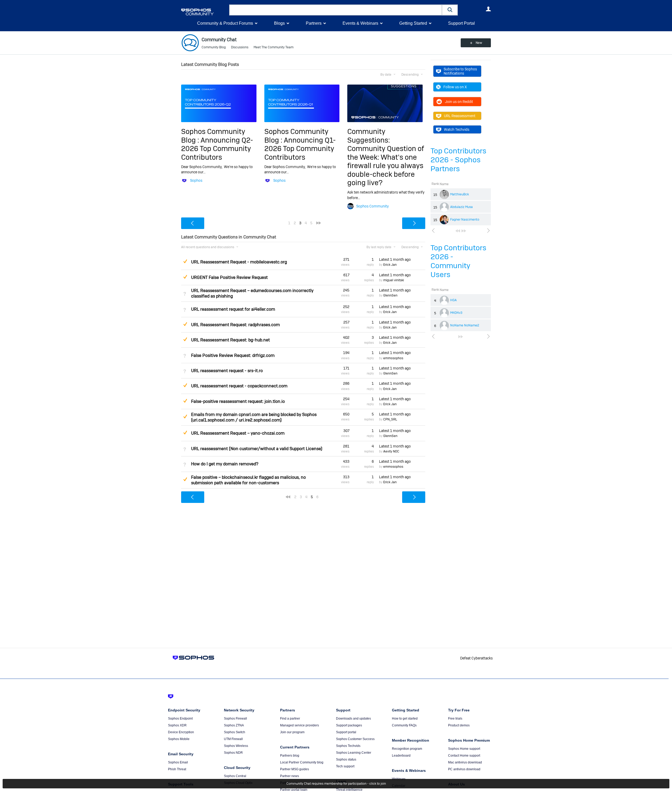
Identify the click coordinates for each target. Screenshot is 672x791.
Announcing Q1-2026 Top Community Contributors (300, 149)
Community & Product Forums (225, 23)
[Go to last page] (463, 230)
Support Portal (461, 23)
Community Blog (214, 47)
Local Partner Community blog (301, 762)
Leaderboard (401, 755)
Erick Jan (390, 265)
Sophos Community (372, 206)
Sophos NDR (233, 752)
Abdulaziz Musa (461, 207)
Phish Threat (177, 769)
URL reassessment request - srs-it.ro (227, 370)
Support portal (346, 732)
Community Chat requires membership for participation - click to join (336, 784)
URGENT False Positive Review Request (229, 277)
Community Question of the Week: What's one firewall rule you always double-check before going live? (385, 165)
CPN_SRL (390, 419)
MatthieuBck (459, 194)
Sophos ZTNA (234, 725)
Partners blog (289, 755)
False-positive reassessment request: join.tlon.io (238, 401)
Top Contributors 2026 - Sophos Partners (458, 160)
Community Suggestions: (368, 135)
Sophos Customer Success (355, 739)
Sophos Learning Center (353, 752)
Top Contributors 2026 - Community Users (458, 261)
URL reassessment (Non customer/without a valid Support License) (256, 448)
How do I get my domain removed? (224, 464)
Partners (314, 23)
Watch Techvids (456, 129)
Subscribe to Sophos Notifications (460, 71)
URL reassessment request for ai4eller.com (233, 309)
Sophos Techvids (348, 746)
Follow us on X (455, 87)
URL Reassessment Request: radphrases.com (235, 324)
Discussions (239, 47)
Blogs (279, 23)
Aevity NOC (391, 451)
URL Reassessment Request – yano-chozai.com (238, 433)
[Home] (204, 11)
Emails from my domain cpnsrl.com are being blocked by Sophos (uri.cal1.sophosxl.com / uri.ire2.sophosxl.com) (254, 417)
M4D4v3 (456, 313)
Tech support (345, 766)
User (488, 9)
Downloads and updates (353, 718)
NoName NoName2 (464, 325)
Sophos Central (235, 776)
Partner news (289, 776)
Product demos (459, 725)
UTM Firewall (233, 739)
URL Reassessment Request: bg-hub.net (230, 340)
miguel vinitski (393, 280)
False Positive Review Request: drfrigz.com (233, 355)
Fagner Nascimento (464, 219)
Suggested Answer (185, 261)
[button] (450, 9)
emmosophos (393, 358)
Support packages (349, 725)
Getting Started (413, 23)
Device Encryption (181, 732)
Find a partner (290, 718)
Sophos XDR (177, 725)
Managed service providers (299, 725)
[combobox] (335, 10)
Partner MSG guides (294, 769)
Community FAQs (404, 725)
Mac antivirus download (465, 762)
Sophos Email (178, 762)
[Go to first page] (457, 230)
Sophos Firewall (235, 718)
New (479, 43)
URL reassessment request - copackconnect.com (239, 386)
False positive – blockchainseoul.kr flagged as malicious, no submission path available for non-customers (248, 480)
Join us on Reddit (459, 101)
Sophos (196, 180)
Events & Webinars (360, 23)
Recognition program (407, 749)
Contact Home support (464, 755)
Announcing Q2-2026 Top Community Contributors (217, 149)
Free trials (455, 718)
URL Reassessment (459, 115)
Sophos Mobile (179, 739)
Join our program (292, 732)
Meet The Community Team (273, 47)
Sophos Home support (464, 749)
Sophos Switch (234, 732)
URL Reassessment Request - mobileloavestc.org (239, 262)
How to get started (405, 718)
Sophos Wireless (236, 746)
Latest (395, 259)
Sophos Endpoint (180, 718)
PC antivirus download (464, 769)
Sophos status (346, 759)
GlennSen (390, 295)
